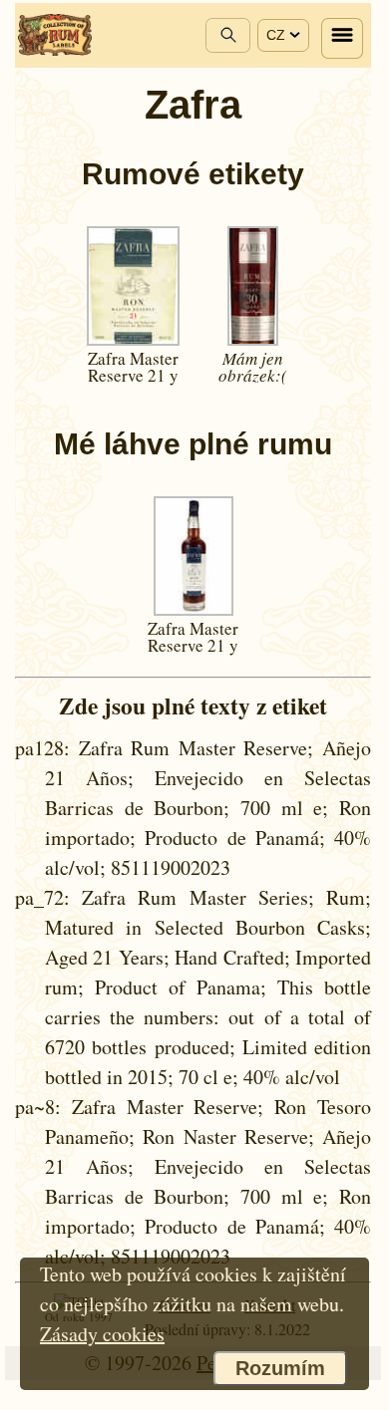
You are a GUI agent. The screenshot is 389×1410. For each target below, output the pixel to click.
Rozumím (280, 1368)
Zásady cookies (102, 1333)
